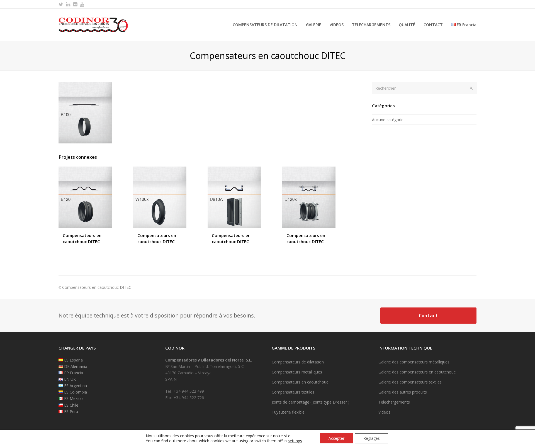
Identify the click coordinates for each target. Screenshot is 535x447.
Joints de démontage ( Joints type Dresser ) (310, 402)
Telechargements (394, 402)
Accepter (336, 438)
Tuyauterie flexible (288, 412)
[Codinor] (93, 24)
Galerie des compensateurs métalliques (413, 362)
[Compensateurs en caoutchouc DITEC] (85, 142)
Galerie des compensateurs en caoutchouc (417, 372)
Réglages (371, 438)
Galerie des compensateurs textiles (410, 382)
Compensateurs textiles (293, 392)
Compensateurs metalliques (297, 372)
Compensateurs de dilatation (298, 362)
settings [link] (295, 440)
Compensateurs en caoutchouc (300, 382)
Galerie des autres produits (402, 392)
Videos (384, 412)
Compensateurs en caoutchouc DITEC (96, 287)
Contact (428, 315)
